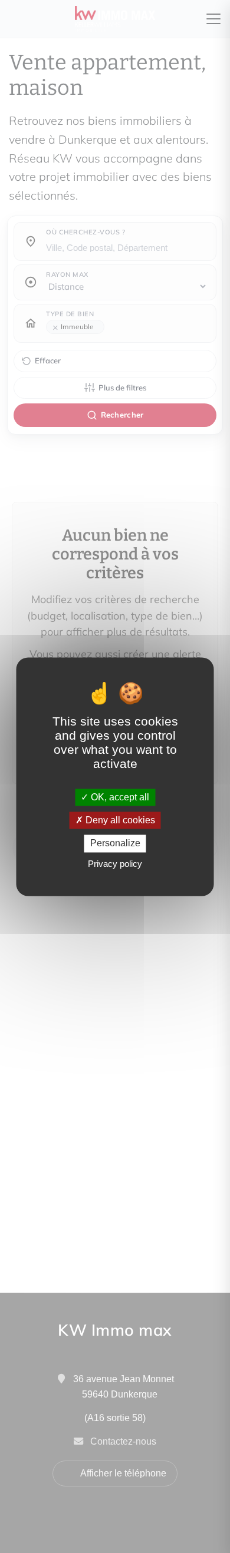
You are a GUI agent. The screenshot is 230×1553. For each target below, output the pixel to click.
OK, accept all (118, 797)
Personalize (115, 844)
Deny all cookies (119, 821)
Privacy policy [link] (115, 864)
